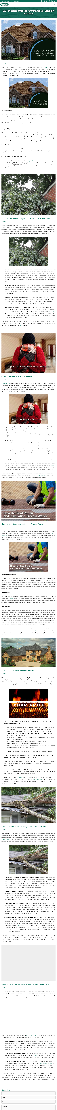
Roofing (3, 63)
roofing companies (37, 779)
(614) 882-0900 (15, 1)
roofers (19, 925)
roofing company (6, 839)
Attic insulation (5, 383)
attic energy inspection (40, 475)
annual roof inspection (31, 631)
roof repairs (52, 311)
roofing (46, 67)
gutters (53, 465)
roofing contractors (31, 161)
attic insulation (18, 998)
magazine (46, 1063)
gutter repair (21, 777)
